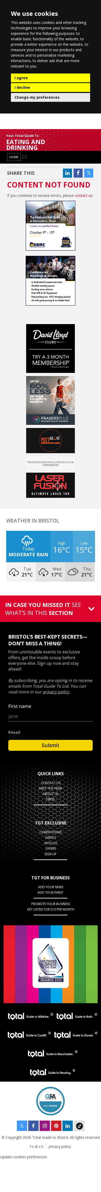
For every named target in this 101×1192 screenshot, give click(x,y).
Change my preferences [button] (37, 97)
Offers (50, 848)
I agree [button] (21, 77)
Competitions (50, 832)
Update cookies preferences (23, 1156)
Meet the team (50, 788)
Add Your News (50, 887)
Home (13, 157)
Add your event (50, 892)
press (50, 799)
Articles (50, 843)
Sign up (50, 854)
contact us (83, 195)
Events (50, 837)
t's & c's (36, 1146)
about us (50, 794)
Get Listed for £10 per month (50, 909)
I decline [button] (22, 87)
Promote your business (50, 904)
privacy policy (60, 1146)
